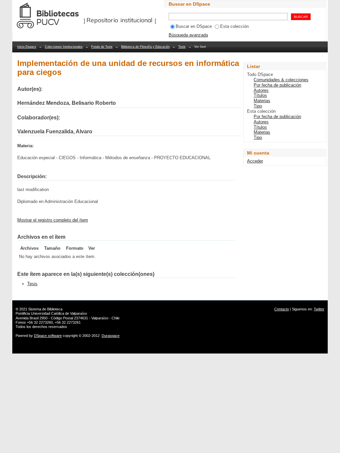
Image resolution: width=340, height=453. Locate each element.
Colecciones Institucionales (64, 46)
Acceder (255, 161)
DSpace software (48, 336)
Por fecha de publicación (277, 85)
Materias (262, 100)
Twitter (319, 309)
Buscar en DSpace (194, 26)
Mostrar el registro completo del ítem (52, 220)
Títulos (260, 95)
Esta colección (234, 26)
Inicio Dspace (26, 46)
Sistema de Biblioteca (45, 309)
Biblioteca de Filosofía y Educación (145, 46)
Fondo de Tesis (102, 46)
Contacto (281, 309)
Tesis (182, 46)
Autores (261, 90)
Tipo (258, 105)
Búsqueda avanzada (188, 34)
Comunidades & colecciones (281, 79)
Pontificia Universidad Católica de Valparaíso (51, 313)
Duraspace (111, 336)
